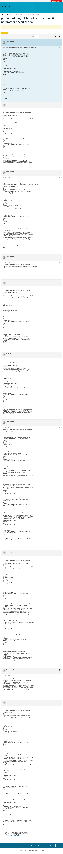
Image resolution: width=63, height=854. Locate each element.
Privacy (43, 845)
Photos (21, 33)
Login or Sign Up (55, 1)
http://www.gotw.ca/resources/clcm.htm (13, 829)
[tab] (4, 33)
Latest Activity (12, 33)
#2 (59, 110)
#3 (59, 177)
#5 (59, 288)
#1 (59, 47)
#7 (59, 427)
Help (32, 845)
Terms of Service (50, 845)
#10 (59, 708)
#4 (59, 262)
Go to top (58, 845)
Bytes (28, 845)
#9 (59, 675)
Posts (4, 33)
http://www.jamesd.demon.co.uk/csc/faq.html (14, 835)
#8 (59, 558)
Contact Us (37, 845)
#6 (59, 359)
